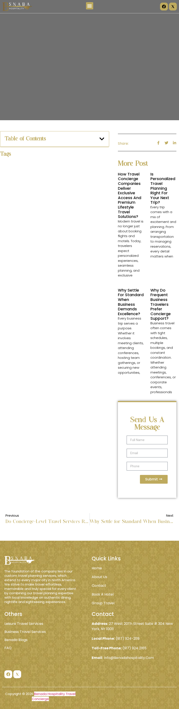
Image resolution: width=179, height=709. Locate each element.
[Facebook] (164, 6)
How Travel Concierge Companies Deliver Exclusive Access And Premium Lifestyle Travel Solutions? (129, 195)
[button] (89, 5)
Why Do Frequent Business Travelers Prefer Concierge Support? (160, 304)
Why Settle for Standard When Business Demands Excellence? (131, 301)
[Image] (173, 6)
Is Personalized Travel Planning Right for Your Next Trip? (162, 188)
